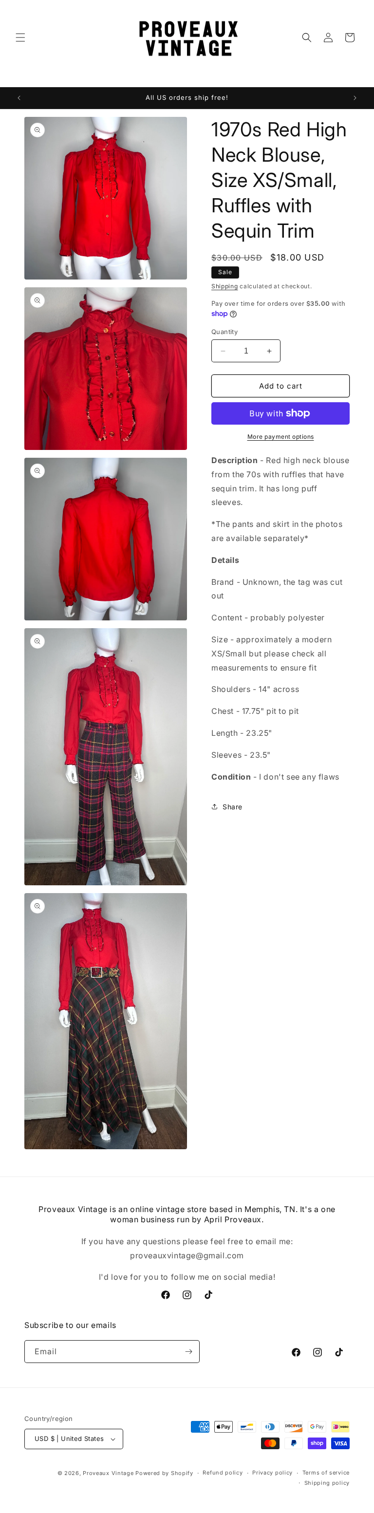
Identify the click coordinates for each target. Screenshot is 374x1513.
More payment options (280, 436)
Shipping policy (327, 1482)
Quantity (224, 332)
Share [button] (233, 807)
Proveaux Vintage (108, 1473)
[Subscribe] (188, 1351)
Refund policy (223, 1472)
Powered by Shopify (164, 1473)
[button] (20, 37)
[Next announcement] (355, 98)
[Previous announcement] (19, 98)
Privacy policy (272, 1472)
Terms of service (326, 1472)
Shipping (224, 286)
